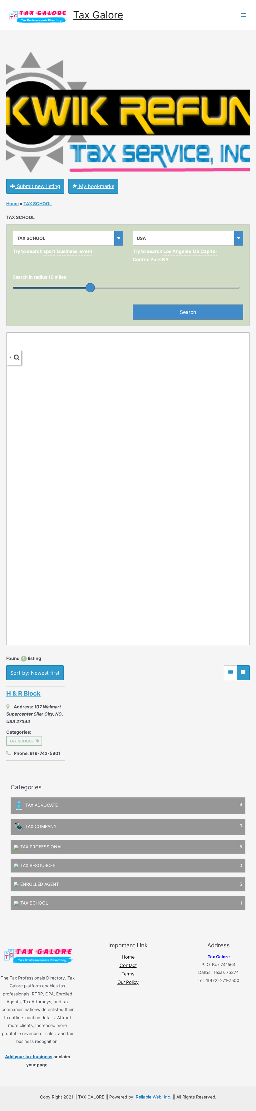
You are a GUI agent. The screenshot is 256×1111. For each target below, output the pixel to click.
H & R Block (23, 693)
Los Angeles (177, 251)
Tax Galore (98, 15)
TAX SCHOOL (37, 203)
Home (12, 203)
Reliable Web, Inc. (153, 1096)
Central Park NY (151, 259)
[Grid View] (243, 672)
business (67, 251)
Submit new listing (37, 186)
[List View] (230, 672)
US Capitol (205, 251)
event (85, 251)
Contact (128, 965)
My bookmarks (95, 186)
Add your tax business (28, 1056)
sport (49, 251)
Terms (128, 974)
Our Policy (128, 982)
